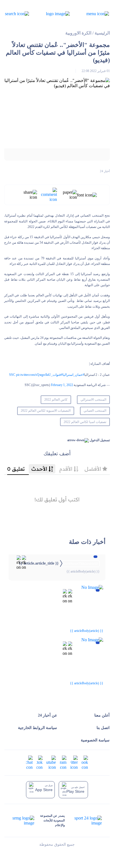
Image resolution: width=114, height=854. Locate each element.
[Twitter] (74, 762)
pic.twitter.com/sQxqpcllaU (33, 375)
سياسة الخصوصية (95, 740)
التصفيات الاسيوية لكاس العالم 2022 (45, 411)
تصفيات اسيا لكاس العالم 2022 (85, 422)
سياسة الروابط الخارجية (37, 728)
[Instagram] (63, 762)
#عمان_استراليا (73, 375)
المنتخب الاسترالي (93, 399)
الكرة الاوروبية (78, 33)
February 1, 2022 (62, 385)
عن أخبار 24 (47, 715)
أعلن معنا (102, 715)
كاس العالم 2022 (56, 399)
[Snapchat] (29, 762)
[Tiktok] (40, 762)
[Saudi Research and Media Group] (23, 821)
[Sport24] (83, 821)
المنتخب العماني (95, 411)
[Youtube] (51, 762)
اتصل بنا (103, 728)
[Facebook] (85, 762)
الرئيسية (102, 33)
